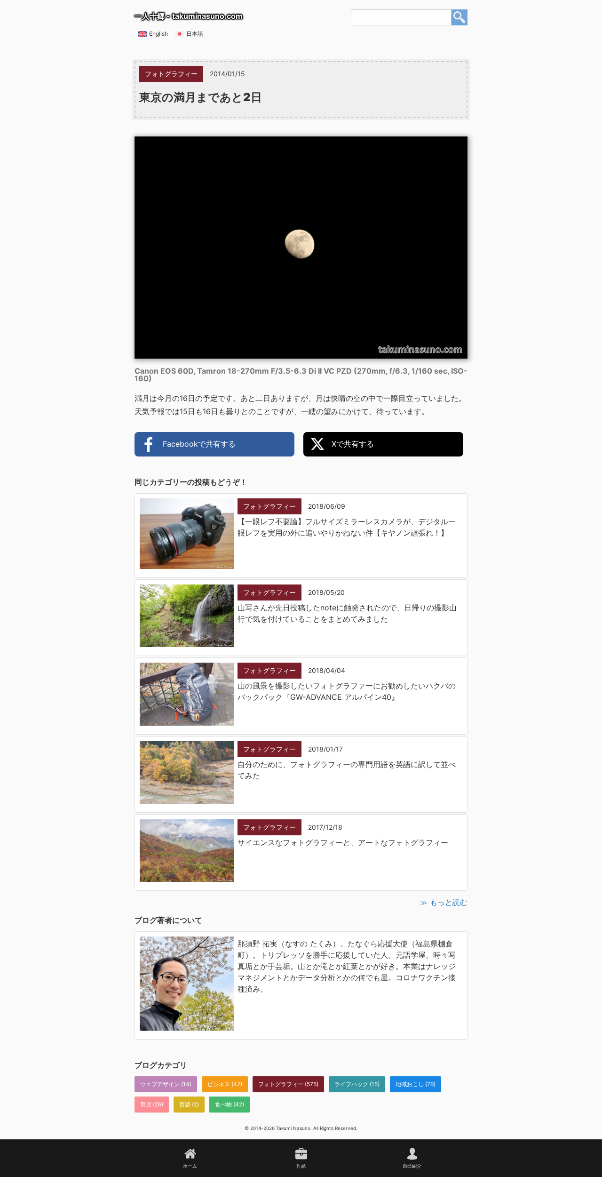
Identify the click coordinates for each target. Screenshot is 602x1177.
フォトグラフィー (280, 1084)
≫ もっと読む (443, 902)
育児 (145, 1104)
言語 (184, 1104)
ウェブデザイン (160, 1084)
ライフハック (351, 1084)
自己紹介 (412, 1166)
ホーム (190, 1166)
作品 (301, 1166)
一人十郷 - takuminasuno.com (189, 16)
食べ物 (223, 1104)
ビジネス (218, 1084)
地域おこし (410, 1084)
